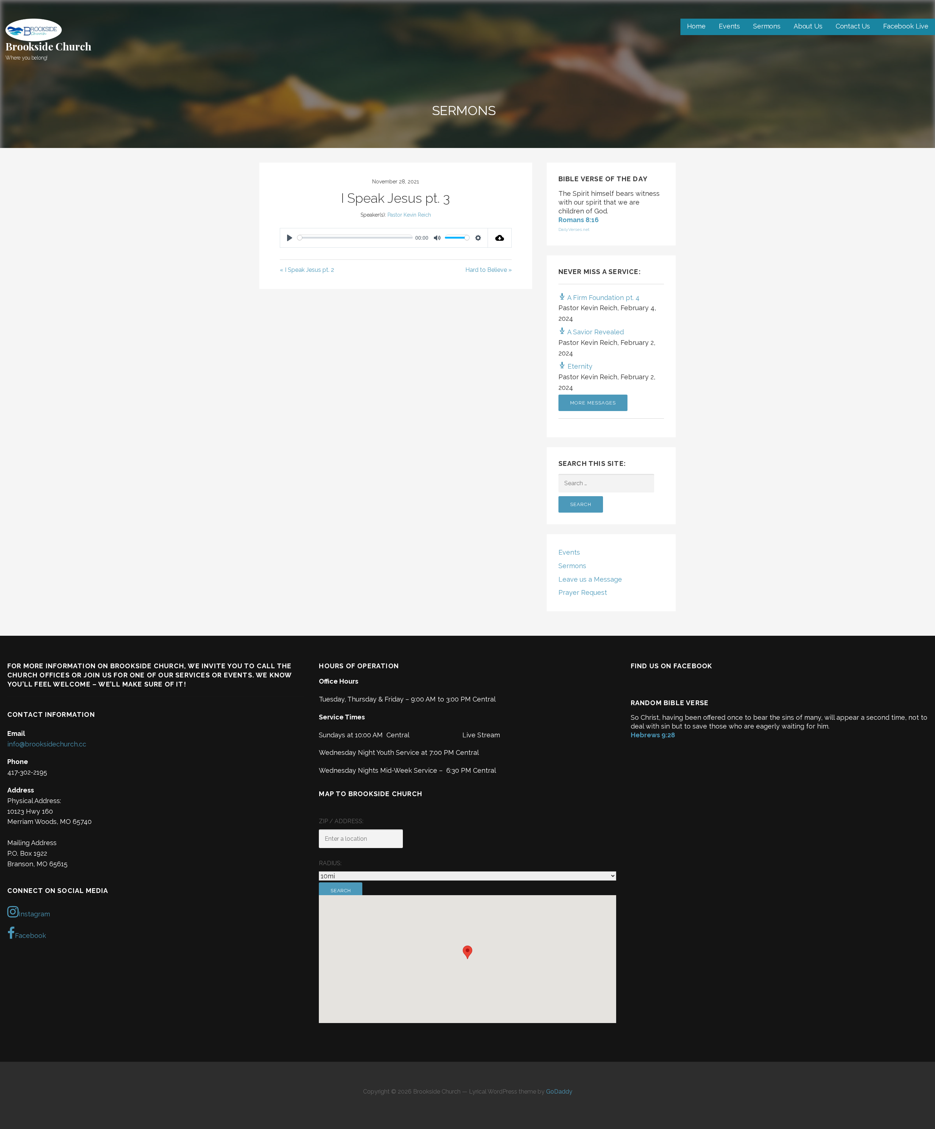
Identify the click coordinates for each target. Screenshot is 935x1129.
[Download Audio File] (500, 238)
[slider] (355, 237)
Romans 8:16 (578, 220)
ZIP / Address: (341, 821)
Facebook (30, 935)
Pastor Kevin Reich (409, 215)
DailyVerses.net (573, 229)
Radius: (330, 863)
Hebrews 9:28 (653, 735)
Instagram (34, 914)
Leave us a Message (590, 579)
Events (729, 26)
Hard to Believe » (488, 269)
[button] (467, 952)
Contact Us (853, 26)
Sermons (767, 26)
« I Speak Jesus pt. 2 (307, 269)
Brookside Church (48, 46)
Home (696, 26)
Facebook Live (905, 26)
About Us (808, 26)
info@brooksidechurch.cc (46, 744)
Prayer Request (582, 592)
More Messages (593, 403)
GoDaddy (559, 1091)
